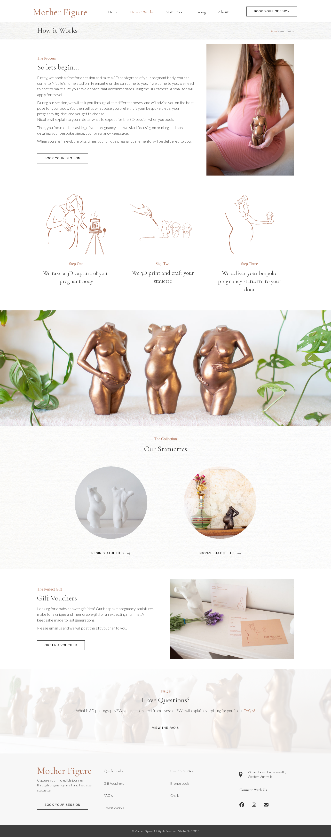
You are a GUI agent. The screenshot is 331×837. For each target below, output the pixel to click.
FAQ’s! (249, 710)
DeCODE (192, 831)
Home (274, 31)
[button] (271, 11)
